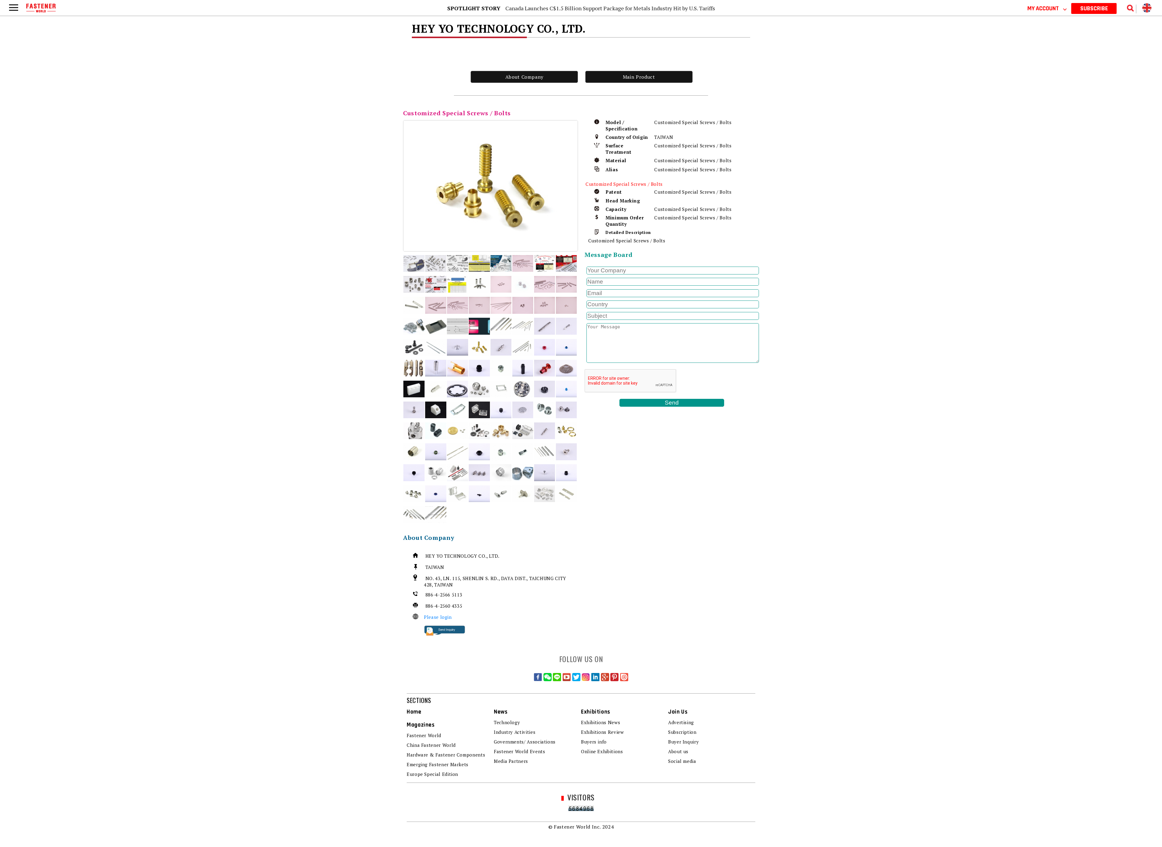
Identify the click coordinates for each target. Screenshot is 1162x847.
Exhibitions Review (602, 732)
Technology (507, 722)
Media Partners (511, 761)
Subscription (682, 732)
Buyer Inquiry (683, 742)
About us (678, 751)
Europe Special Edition (432, 774)
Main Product (639, 77)
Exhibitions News (600, 722)
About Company (524, 77)
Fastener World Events (519, 751)
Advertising (681, 722)
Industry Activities (514, 732)
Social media (682, 761)
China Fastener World (431, 745)
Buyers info (594, 742)
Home (414, 712)
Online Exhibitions (602, 751)
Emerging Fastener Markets (437, 764)
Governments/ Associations (525, 742)
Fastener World (424, 735)
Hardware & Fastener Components (446, 755)
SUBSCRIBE (1094, 8)
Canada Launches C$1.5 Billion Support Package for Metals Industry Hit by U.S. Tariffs (610, 8)
